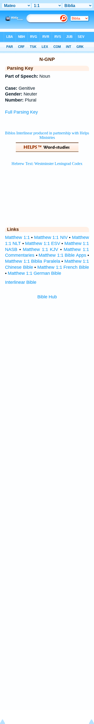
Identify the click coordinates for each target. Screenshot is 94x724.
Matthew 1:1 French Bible (63, 267)
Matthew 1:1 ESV (42, 243)
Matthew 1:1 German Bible (34, 273)
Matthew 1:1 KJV (40, 249)
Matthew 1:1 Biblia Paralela (32, 261)
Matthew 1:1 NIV (51, 237)
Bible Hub (47, 296)
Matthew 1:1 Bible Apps (62, 255)
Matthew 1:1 (17, 237)
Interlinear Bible (20, 282)
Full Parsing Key (21, 112)
